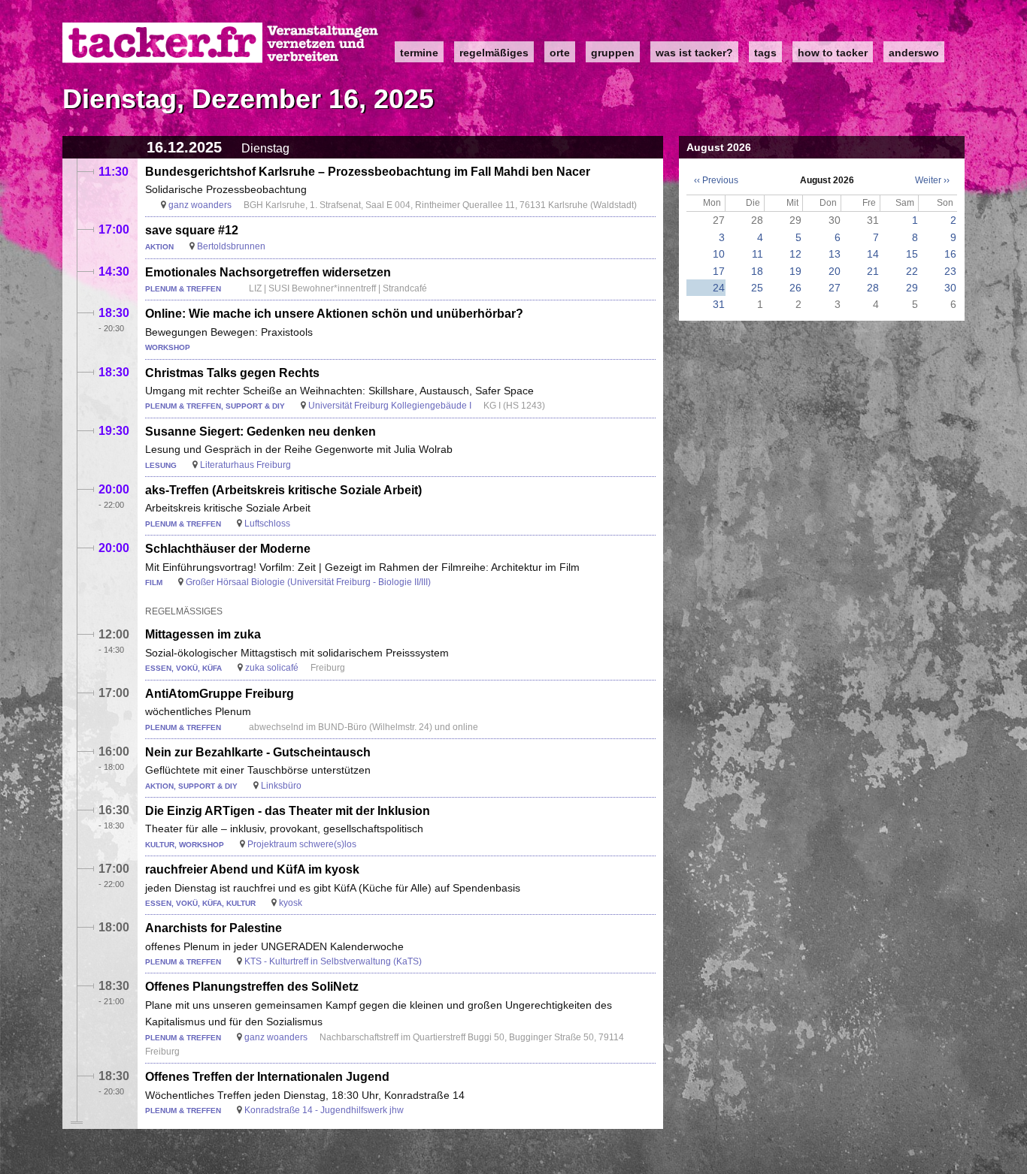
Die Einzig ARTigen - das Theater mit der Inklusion (287, 810)
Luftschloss (267, 523)
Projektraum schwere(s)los (301, 844)
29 (912, 288)
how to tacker (833, 53)
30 (950, 288)
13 (835, 254)
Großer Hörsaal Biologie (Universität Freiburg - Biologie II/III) (308, 582)
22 (912, 271)
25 (757, 288)
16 (950, 254)
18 (757, 271)
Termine (419, 53)
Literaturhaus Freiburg (245, 465)
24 (719, 288)
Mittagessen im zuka (203, 634)
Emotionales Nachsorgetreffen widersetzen (268, 272)
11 (757, 254)
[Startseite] (221, 43)
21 (873, 271)
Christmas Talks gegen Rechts (232, 373)
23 (950, 271)
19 (795, 271)
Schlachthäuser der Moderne (228, 548)
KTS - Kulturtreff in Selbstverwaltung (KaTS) (333, 961)
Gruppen (613, 53)
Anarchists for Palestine (213, 928)
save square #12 (191, 230)
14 (873, 254)
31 (719, 304)
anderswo (914, 53)
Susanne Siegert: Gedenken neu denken (260, 431)
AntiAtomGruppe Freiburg (219, 693)
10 (719, 254)
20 (835, 271)
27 (835, 288)
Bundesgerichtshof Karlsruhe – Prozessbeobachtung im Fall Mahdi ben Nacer (367, 171)
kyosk (290, 903)
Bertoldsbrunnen (231, 246)
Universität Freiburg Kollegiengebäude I (389, 405)
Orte (560, 53)
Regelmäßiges (494, 53)
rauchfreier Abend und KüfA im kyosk (252, 869)
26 (795, 288)
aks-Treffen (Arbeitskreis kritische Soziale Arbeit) (283, 490)
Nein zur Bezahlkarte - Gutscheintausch (258, 752)
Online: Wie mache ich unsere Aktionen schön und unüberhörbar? (334, 313)
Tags (765, 53)
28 (873, 288)
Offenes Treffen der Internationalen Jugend (267, 1076)
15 (912, 254)
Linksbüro (281, 785)
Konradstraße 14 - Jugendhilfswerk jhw (324, 1110)
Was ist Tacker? (694, 53)
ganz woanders (200, 205)
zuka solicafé (271, 667)
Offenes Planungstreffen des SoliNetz (252, 986)
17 (719, 271)
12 (795, 254)
